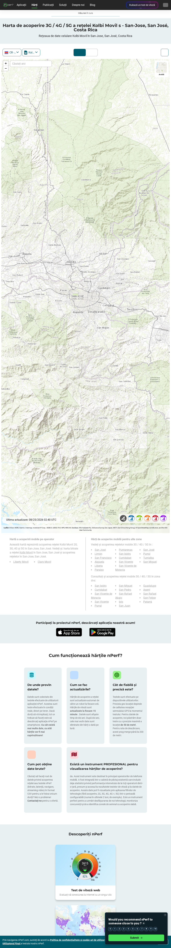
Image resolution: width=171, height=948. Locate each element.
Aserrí (146, 589)
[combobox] (12, 52)
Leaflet (6, 528)
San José (100, 549)
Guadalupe (149, 585)
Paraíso (99, 569)
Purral (146, 553)
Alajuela (99, 561)
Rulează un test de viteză (142, 5)
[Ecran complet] (164, 52)
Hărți (34, 4)
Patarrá (147, 601)
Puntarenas (125, 549)
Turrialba (148, 557)
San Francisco (103, 557)
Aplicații (21, 4)
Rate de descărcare (91, 52)
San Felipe (149, 597)
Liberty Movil (21, 561)
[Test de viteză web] (85, 865)
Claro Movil (44, 561)
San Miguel (150, 561)
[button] (5, 63)
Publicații (48, 4)
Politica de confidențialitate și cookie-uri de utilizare (78, 940)
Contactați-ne (34, 800)
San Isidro (125, 553)
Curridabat (125, 557)
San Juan (124, 605)
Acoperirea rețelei (79, 52)
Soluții (63, 4)
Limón (98, 553)
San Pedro (125, 589)
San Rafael (149, 593)
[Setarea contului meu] (165, 5)
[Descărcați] (69, 632)
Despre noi (78, 4)
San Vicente (126, 561)
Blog (92, 4)
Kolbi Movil (26, 552)
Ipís (121, 601)
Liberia (99, 565)
